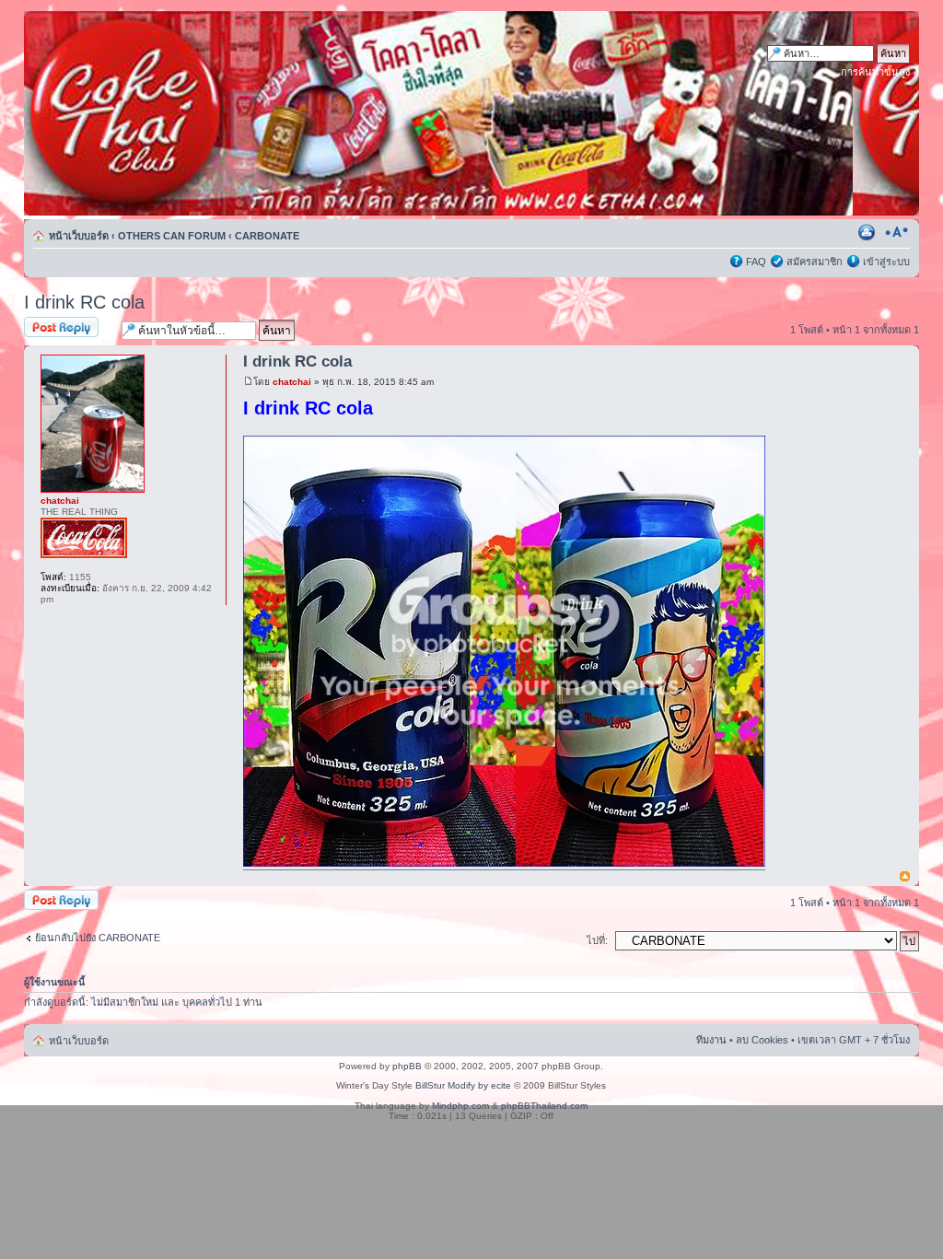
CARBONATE (267, 235)
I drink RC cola (84, 302)
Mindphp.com (460, 1106)
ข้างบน (905, 877)
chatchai (292, 382)
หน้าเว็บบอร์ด (79, 235)
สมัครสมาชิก (814, 261)
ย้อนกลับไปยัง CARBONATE (97, 937)
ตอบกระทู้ (45, 325)
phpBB (407, 1066)
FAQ (756, 261)
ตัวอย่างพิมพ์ (868, 232)
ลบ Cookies (762, 1039)
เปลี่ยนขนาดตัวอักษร (896, 232)
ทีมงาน (711, 1039)
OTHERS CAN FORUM (172, 235)
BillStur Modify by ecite (463, 1085)
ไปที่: (597, 940)
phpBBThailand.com (544, 1106)
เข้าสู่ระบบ (886, 261)
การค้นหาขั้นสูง (875, 71)
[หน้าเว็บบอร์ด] (200, 113)
